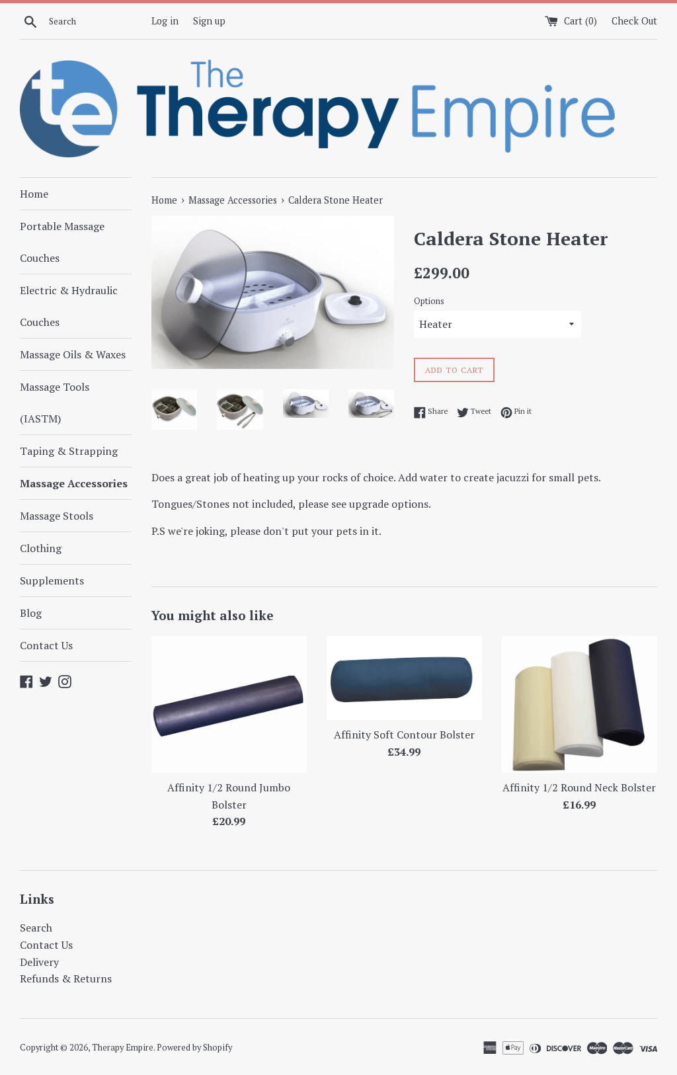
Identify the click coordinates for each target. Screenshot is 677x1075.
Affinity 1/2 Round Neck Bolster (579, 787)
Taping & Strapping (69, 451)
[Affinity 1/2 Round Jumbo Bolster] (229, 704)
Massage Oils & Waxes (73, 354)
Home (34, 193)
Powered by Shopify (194, 1047)
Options (429, 301)
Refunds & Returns (66, 978)
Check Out (634, 21)
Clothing (40, 548)
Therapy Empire (122, 1047)
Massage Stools (56, 515)
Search (36, 927)
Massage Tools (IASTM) (54, 402)
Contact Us (46, 645)
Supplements (52, 580)
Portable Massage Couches (62, 242)
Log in (165, 21)
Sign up (209, 21)
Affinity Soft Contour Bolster (404, 734)
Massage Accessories (74, 483)
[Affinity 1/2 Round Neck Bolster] (579, 704)
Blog (31, 613)
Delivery (39, 962)
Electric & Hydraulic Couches (69, 306)
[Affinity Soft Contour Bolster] (404, 677)
